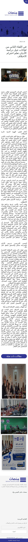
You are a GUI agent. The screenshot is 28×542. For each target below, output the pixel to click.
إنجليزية (10, 540)
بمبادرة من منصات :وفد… (19, 414)
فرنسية (14, 540)
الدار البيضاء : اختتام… (20, 432)
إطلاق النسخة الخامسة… (18, 467)
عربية (18, 540)
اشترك (14, 531)
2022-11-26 (22, 41)
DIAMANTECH (10, 537)
